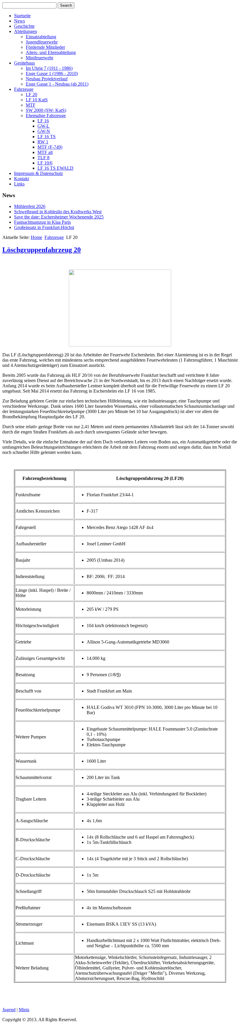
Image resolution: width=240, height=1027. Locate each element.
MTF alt (45, 152)
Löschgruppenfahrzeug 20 (41, 250)
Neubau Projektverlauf (47, 78)
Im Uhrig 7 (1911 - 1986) (49, 68)
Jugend (9, 1009)
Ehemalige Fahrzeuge (46, 115)
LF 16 (43, 120)
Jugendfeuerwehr (42, 41)
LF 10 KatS (37, 99)
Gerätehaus (24, 62)
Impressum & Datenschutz (38, 173)
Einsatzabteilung (41, 36)
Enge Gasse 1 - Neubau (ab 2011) (57, 83)
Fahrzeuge (23, 89)
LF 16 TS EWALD (55, 168)
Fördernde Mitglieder (45, 47)
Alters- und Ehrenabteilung (51, 52)
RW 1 (42, 141)
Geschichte (24, 26)
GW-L (43, 126)
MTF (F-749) (49, 147)
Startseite (22, 15)
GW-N (43, 131)
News (19, 20)
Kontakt (21, 178)
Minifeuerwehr (39, 57)
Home (36, 237)
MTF (30, 105)
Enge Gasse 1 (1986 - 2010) (52, 73)
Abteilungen (25, 31)
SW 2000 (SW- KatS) (46, 110)
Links (19, 183)
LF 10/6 (44, 162)
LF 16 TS (46, 136)
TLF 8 (43, 157)
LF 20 (31, 94)
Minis (24, 1009)
